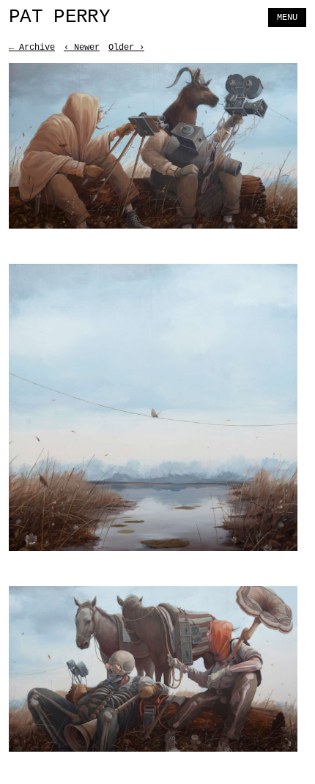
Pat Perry (59, 17)
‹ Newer (82, 47)
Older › (126, 47)
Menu (287, 17)
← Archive (32, 47)
